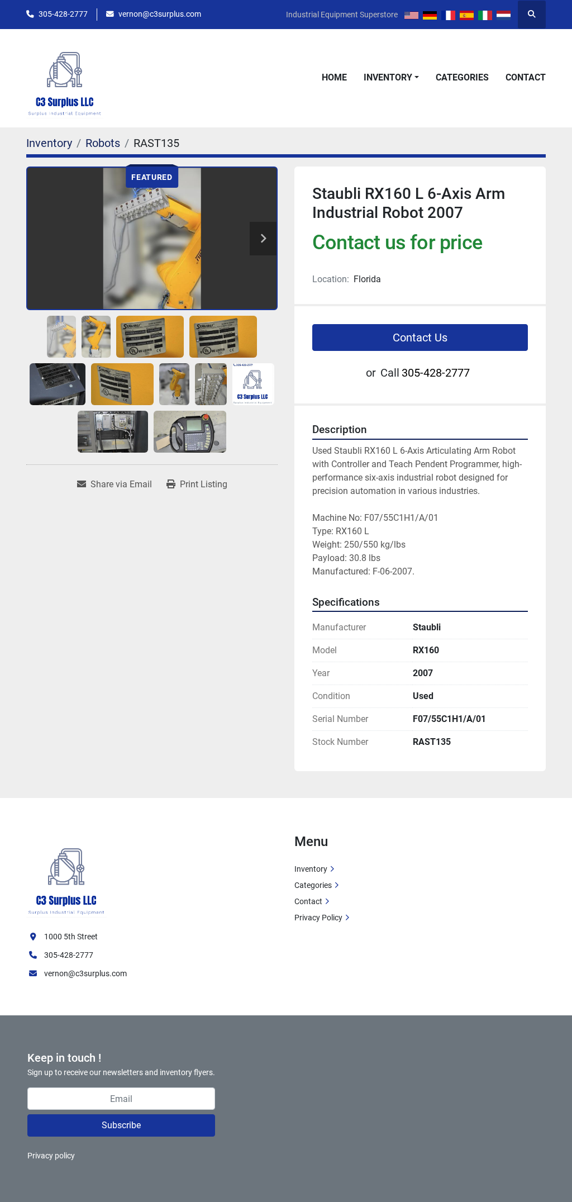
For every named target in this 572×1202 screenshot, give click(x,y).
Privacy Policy (318, 917)
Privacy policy (51, 1155)
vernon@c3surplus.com (159, 13)
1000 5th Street (71, 936)
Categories (462, 77)
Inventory (388, 77)
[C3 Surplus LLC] (66, 875)
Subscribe (121, 1125)
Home (334, 77)
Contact (526, 77)
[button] (391, 77)
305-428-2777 (63, 13)
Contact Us (420, 337)
